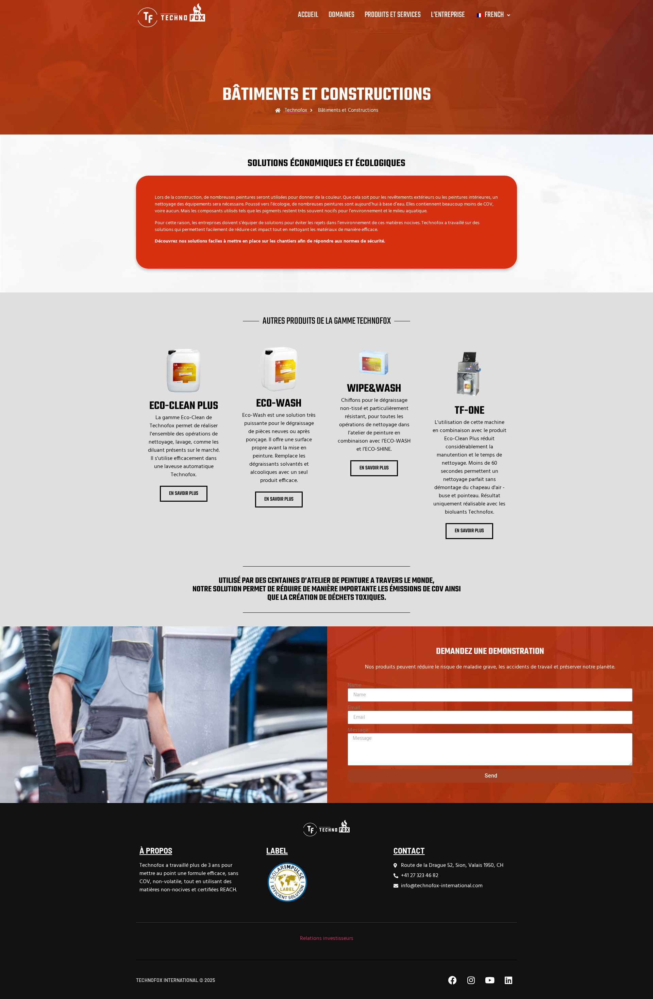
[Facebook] (452, 980)
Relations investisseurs (326, 938)
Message (358, 730)
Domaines (341, 15)
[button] (492, 15)
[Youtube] (489, 980)
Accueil (308, 15)
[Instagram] (471, 980)
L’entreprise (448, 15)
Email (354, 708)
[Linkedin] (508, 980)
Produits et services (393, 15)
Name (354, 685)
